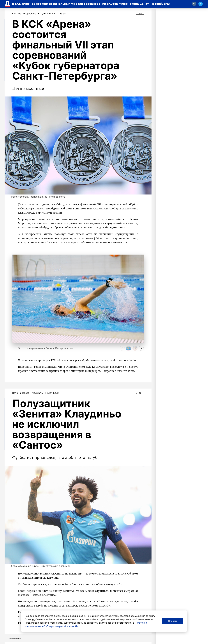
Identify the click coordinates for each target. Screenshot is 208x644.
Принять (172, 621)
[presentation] (122, 348)
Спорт (140, 13)
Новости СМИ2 (15, 638)
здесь (131, 371)
